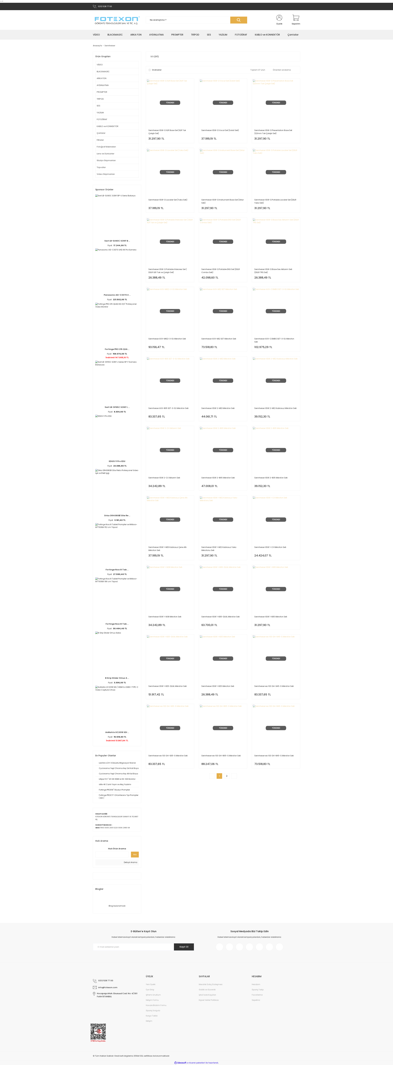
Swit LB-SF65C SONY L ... (117, 407)
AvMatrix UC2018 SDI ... (117, 732)
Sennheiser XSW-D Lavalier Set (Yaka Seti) (167, 199)
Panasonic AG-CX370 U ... (117, 294)
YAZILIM (100, 112)
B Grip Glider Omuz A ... (117, 678)
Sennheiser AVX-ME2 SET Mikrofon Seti (218, 338)
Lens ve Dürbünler (105, 153)
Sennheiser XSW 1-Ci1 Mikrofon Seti (270, 547)
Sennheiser (110, 45)
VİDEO (100, 64)
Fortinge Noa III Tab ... (117, 569)
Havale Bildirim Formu (156, 1005)
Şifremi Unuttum (153, 995)
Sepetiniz (256, 1000)
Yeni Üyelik (150, 984)
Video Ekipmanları (106, 174)
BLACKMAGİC (103, 71)
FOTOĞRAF (102, 119)
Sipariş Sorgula (153, 1010)
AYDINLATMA (103, 85)
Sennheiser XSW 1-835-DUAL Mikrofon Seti (220, 616)
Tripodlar (101, 167)
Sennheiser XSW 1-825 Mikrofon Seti (217, 686)
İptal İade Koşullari (207, 995)
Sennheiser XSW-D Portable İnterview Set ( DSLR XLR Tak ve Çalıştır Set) (167, 271)
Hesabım (256, 984)
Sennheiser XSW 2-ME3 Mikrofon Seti (218, 408)
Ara (134, 854)
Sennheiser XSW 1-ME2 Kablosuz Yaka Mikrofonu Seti (218, 549)
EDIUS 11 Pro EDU (117, 461)
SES (98, 105)
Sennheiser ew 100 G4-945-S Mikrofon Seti (274, 686)
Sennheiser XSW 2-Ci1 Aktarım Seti (164, 477)
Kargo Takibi (152, 1015)
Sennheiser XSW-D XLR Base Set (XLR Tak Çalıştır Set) (167, 132)
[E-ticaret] (196, 1062)
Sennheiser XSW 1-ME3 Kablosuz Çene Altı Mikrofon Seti (167, 549)
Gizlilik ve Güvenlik (207, 989)
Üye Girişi (150, 989)
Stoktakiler (156, 70)
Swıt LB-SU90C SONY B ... (117, 240)
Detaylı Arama (130, 862)
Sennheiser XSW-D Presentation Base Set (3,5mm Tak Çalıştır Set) (273, 132)
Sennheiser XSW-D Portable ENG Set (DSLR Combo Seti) (220, 271)
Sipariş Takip (258, 989)
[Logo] (117, 20)
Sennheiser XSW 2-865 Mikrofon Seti (218, 477)
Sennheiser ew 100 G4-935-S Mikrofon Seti (168, 755)
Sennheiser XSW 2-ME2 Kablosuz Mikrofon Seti (275, 408)
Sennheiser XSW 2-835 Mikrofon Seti (271, 477)
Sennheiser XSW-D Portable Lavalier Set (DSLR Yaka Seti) (275, 201)
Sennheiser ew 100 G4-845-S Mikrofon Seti (274, 755)
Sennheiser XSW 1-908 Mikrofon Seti (164, 616)
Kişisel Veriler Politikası (209, 1000)
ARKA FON (101, 78)
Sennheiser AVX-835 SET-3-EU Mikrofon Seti (168, 408)
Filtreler (100, 140)
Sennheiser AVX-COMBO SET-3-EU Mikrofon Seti (274, 340)
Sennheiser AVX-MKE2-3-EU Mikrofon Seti (167, 338)
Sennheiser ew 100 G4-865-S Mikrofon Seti (221, 755)
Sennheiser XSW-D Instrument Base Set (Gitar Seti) (222, 201)
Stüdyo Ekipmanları (106, 160)
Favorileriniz (257, 995)
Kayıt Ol (184, 946)
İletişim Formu (152, 1000)
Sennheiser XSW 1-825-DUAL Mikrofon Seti (167, 686)
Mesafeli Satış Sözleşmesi (210, 984)
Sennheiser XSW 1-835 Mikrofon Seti (270, 616)
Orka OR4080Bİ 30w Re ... (117, 515)
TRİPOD (100, 98)
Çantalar (101, 133)
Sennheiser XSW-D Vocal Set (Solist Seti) (220, 130)
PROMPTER (102, 92)
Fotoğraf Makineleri (106, 146)
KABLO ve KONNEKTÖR (107, 126)
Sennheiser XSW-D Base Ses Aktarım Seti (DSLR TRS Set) (273, 271)
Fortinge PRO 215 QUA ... (117, 349)
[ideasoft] (180, 1062)
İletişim (149, 1021)
